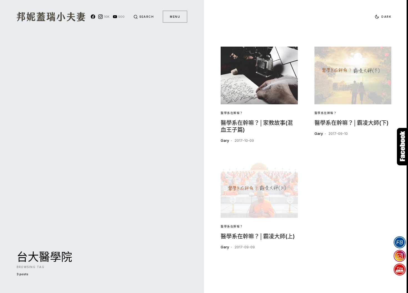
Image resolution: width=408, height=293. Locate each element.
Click (402, 146)
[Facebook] (93, 16)
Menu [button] (175, 16)
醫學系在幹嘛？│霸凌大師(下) (351, 123)
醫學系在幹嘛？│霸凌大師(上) (258, 236)
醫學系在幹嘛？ (232, 113)
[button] (144, 16)
